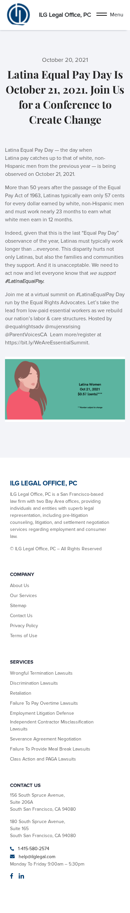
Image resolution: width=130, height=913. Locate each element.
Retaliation (20, 693)
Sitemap (18, 605)
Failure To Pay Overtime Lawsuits (44, 703)
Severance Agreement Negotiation (45, 739)
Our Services (23, 595)
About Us (19, 585)
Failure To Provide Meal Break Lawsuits (50, 749)
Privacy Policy (24, 626)
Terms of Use (23, 636)
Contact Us (21, 615)
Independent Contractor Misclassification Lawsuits (52, 725)
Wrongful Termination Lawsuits (41, 673)
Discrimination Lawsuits (34, 683)
